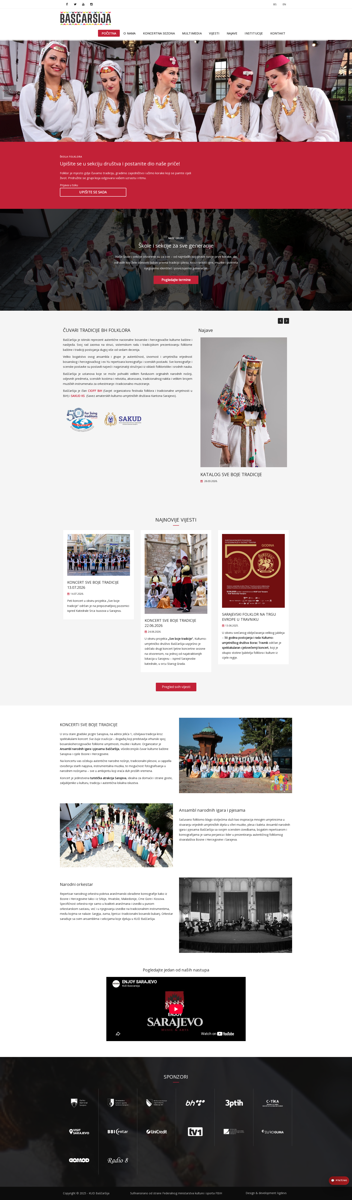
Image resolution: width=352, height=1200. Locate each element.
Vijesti (214, 33)
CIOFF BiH (95, 391)
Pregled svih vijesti (176, 687)
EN (284, 4)
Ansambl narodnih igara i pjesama (212, 810)
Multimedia (192, 33)
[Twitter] (75, 4)
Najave (232, 33)
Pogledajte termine (176, 279)
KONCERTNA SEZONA (159, 33)
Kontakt (277, 33)
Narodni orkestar (76, 884)
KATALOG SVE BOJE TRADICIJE (231, 474)
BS (275, 4)
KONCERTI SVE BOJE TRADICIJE (89, 724)
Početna (109, 33)
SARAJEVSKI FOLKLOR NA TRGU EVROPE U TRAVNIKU (249, 617)
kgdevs (282, 1193)
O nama (129, 33)
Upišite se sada (93, 192)
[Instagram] (91, 4)
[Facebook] (67, 4)
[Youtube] (83, 4)
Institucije (254, 33)
